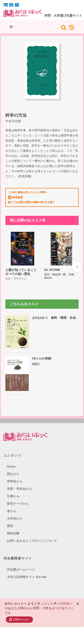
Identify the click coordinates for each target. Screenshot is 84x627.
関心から (13, 474)
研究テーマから (18, 503)
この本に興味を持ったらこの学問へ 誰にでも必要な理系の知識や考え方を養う (31, 197)
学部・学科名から (19, 489)
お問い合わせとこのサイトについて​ (32, 540)
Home (11, 466)
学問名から (15, 481)
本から (11, 511)
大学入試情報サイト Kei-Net (27, 577)
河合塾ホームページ (21, 569)
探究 (10, 526)
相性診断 (13, 533)
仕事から (13, 496)
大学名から (15, 518)
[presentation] (77, 267)
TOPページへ (21, 619)
